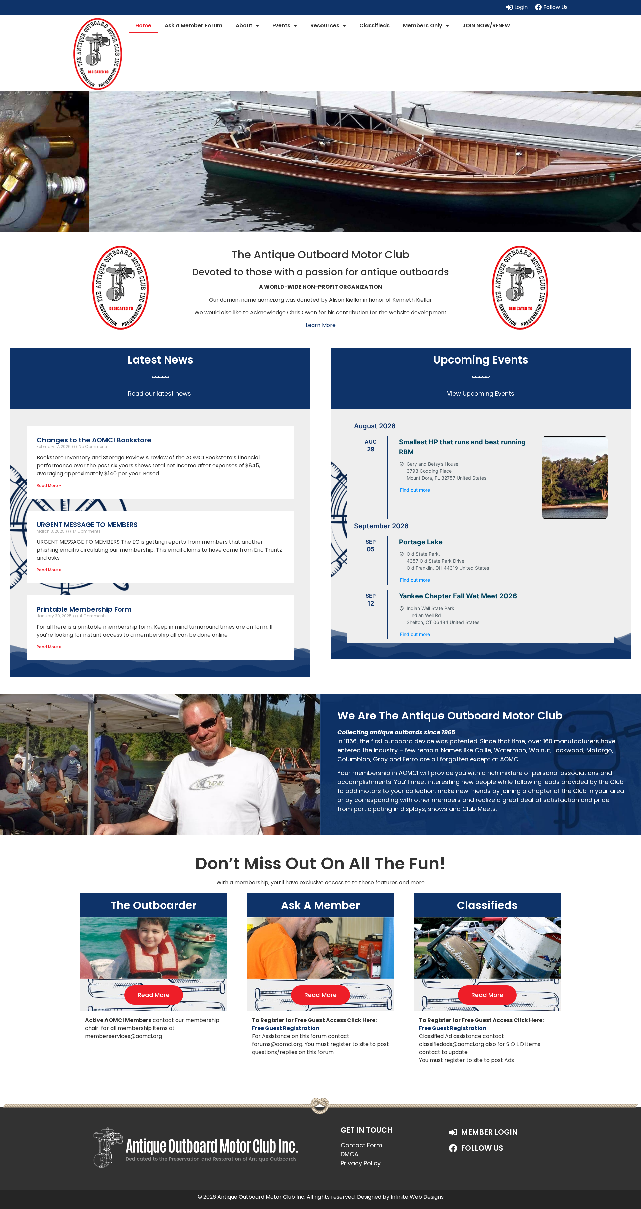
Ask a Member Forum (193, 25)
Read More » (49, 485)
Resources (324, 25)
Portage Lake (421, 542)
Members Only (422, 25)
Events (281, 25)
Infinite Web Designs (417, 1197)
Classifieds (374, 25)
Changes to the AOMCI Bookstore (94, 440)
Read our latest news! (160, 393)
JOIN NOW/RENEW (486, 25)
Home (143, 25)
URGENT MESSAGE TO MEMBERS (87, 524)
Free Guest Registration (285, 1028)
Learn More (321, 325)
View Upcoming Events (480, 393)
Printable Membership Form (84, 609)
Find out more (415, 490)
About (244, 25)
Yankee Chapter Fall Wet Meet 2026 (458, 596)
